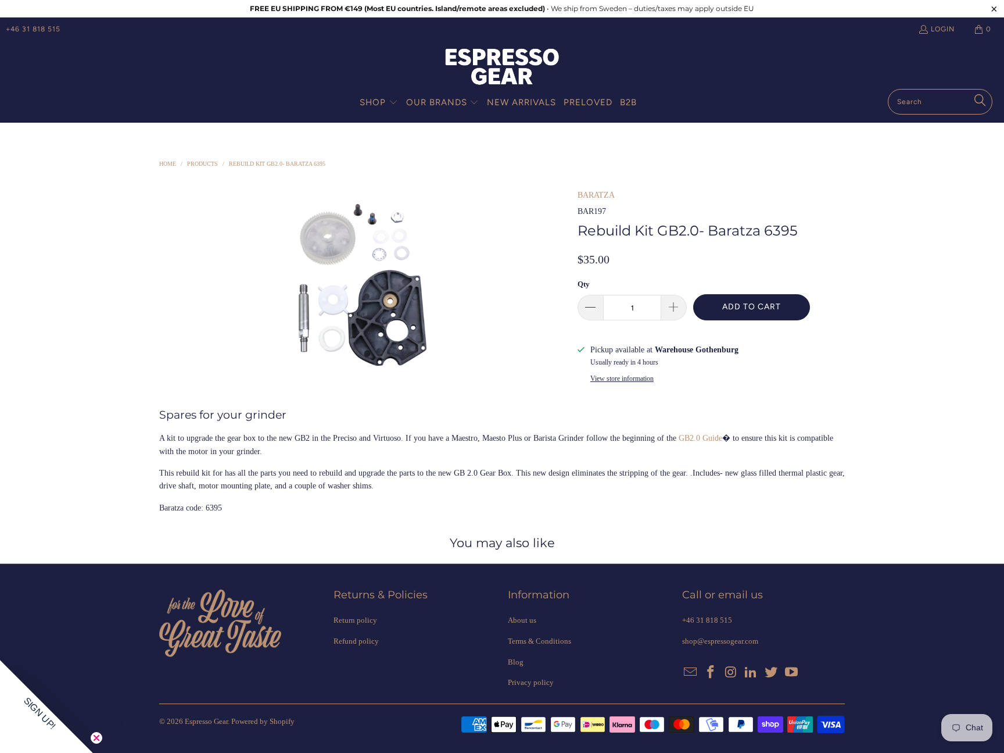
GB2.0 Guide (700, 438)
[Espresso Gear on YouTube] (791, 672)
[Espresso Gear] (502, 68)
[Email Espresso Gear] (691, 672)
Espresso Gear (206, 721)
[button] (379, 103)
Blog (515, 662)
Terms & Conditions (539, 641)
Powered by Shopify (263, 721)
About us (522, 620)
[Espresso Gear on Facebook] (711, 672)
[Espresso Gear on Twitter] (771, 672)
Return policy (355, 620)
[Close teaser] (96, 738)
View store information (622, 378)
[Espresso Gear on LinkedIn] (751, 672)
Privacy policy (531, 682)
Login (943, 29)
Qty (584, 284)
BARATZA (596, 195)
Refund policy (356, 641)
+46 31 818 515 (33, 29)
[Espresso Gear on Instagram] (731, 672)
